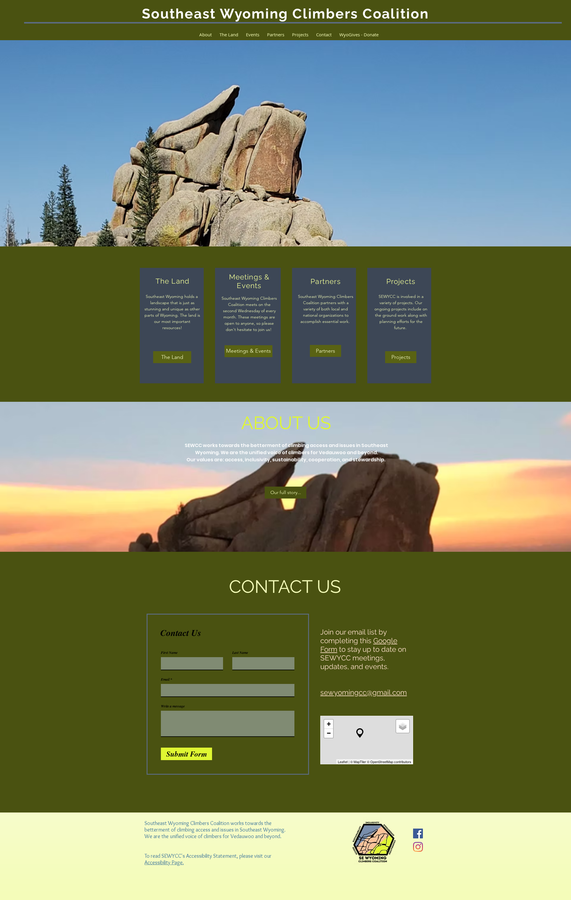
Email (165, 679)
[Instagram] (418, 847)
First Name (169, 652)
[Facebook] (418, 833)
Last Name (240, 652)
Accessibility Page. (164, 862)
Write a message (173, 706)
